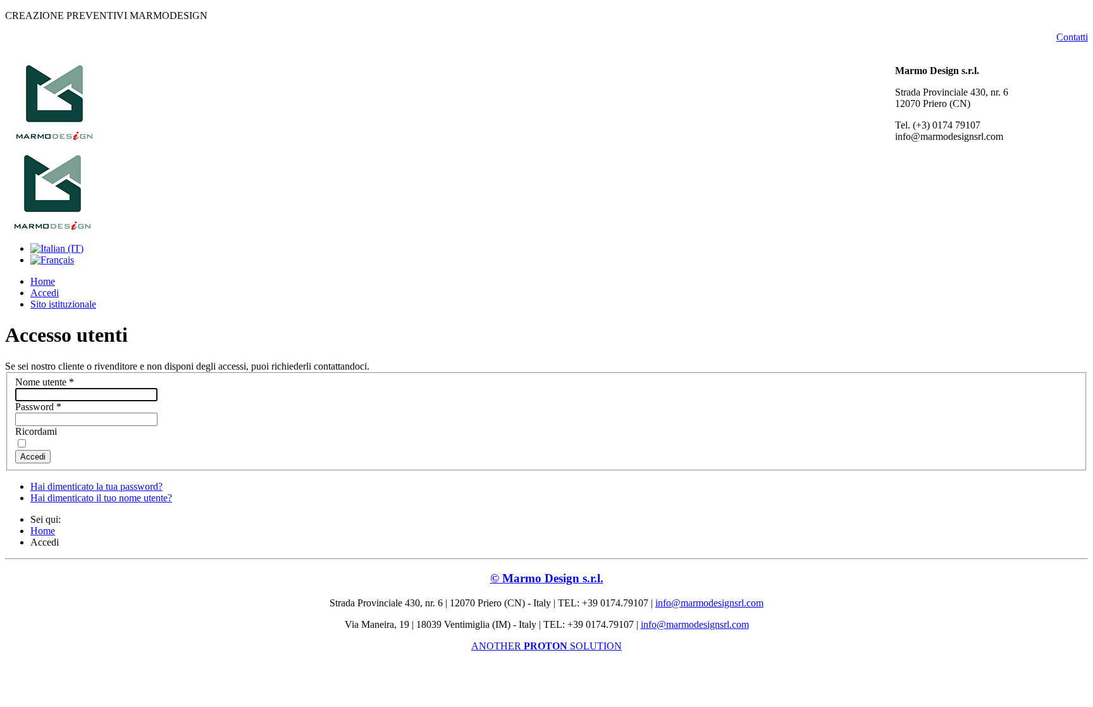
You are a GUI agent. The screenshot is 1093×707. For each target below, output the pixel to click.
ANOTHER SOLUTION (546, 646)
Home (42, 281)
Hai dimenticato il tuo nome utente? (101, 497)
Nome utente (44, 382)
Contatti (1072, 37)
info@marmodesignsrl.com (709, 603)
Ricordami (36, 431)
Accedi (44, 292)
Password (38, 406)
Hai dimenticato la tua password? (96, 486)
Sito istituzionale (63, 304)
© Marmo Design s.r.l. (546, 578)
